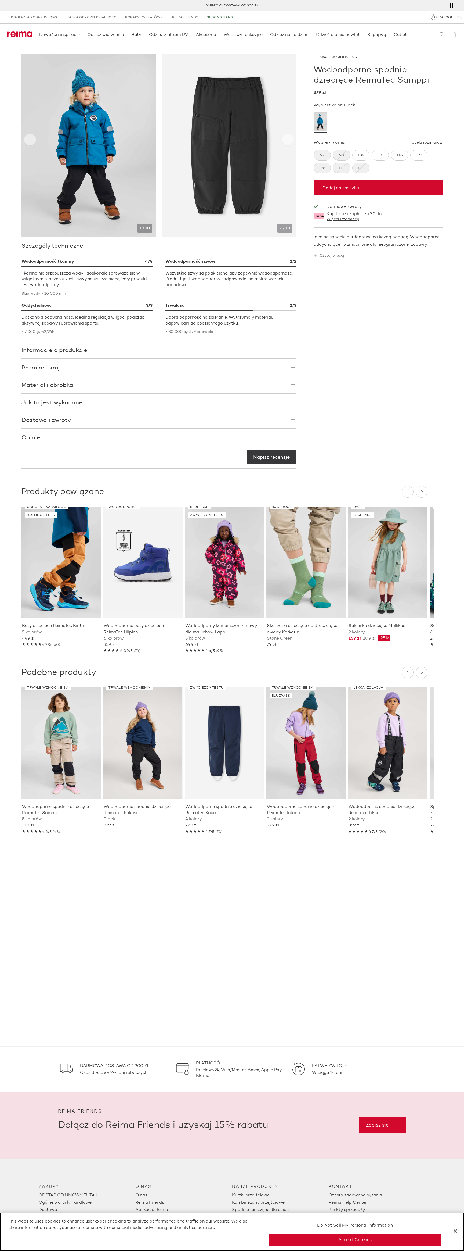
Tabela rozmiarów (426, 142)
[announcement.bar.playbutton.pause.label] (451, 5)
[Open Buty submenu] (143, 34)
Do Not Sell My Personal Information (355, 1225)
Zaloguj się (450, 17)
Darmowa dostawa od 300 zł (232, 5)
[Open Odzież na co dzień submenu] (309, 34)
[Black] (320, 122)
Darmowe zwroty (344, 206)
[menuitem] (87, 1195)
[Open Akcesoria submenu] (217, 34)
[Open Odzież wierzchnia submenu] (125, 34)
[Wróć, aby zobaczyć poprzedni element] (30, 139)
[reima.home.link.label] (19, 34)
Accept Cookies (355, 1239)
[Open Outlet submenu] (408, 34)
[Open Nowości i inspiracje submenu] (81, 34)
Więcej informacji (343, 219)
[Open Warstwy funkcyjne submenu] (264, 34)
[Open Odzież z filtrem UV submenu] (189, 34)
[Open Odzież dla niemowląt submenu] (361, 34)
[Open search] (442, 34)
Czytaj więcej (332, 256)
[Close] (455, 1231)
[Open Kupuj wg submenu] (387, 34)
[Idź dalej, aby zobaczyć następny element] (288, 139)
